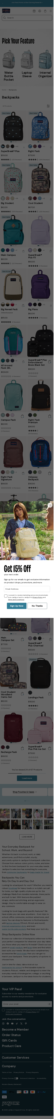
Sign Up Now (15, 606)
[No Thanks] (48, 504)
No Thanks (36, 606)
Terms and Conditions (16, 600)
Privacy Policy (38, 598)
